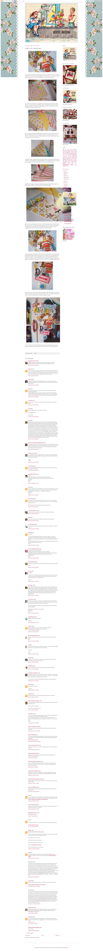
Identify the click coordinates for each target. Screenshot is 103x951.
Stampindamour (31, 616)
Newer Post (27, 935)
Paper (75, 158)
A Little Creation (31, 524)
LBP (29, 644)
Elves (75, 153)
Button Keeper (71, 150)
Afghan (71, 149)
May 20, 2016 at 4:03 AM (33, 816)
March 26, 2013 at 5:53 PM (33, 396)
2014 (65, 171)
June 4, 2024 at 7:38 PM (32, 913)
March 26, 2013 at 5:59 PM (33, 416)
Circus (72, 152)
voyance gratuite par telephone (34, 761)
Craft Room (68, 153)
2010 (65, 184)
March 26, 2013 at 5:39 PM (33, 375)
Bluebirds (75, 149)
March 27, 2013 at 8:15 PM (33, 669)
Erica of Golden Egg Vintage (33, 548)
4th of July (66, 149)
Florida (71, 154)
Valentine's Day (68, 164)
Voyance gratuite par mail (33, 726)
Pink (64, 160)
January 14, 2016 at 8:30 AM (33, 791)
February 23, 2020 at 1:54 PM (33, 848)
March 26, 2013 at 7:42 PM (33, 462)
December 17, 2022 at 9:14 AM (34, 903)
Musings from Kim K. (32, 360)
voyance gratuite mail (32, 753)
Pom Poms (74, 160)
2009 (65, 186)
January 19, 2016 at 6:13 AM (33, 800)
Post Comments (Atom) (34, 937)
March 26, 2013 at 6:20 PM (33, 438)
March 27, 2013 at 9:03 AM (33, 622)
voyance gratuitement (32, 787)
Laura (29, 487)
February (65, 177)
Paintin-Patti (66, 217)
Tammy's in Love (31, 453)
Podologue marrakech (32, 812)
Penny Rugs (69, 159)
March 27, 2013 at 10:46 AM (33, 641)
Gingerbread (65, 155)
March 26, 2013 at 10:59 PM (33, 528)
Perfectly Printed (31, 561)
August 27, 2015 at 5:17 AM (33, 775)
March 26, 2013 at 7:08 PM (33, 449)
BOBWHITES (65, 150)
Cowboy (64, 153)
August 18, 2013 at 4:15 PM (33, 722)
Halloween (74, 155)
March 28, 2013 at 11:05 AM (33, 690)
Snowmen (73, 162)
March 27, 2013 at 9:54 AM (33, 631)
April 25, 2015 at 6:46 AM (33, 767)
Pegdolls (64, 159)
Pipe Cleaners (68, 160)
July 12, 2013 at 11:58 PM (33, 709)
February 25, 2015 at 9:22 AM (33, 749)
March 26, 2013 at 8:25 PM (33, 506)
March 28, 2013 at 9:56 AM (33, 680)
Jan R (29, 388)
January (65, 179)
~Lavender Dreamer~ (32, 510)
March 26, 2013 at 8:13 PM (33, 483)
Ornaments (68, 158)
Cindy (29, 517)
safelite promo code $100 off (33, 911)
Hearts (71, 157)
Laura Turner (30, 713)
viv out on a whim (67, 223)
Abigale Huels (31, 907)
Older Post (57, 935)
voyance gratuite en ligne (33, 739)
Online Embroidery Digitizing (33, 927)
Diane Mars (30, 585)
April (65, 174)
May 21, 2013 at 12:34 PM (33, 697)
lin (28, 795)
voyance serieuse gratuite (33, 745)
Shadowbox (65, 162)
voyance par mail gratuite (33, 770)
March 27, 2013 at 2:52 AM (33, 581)
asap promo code (31, 922)
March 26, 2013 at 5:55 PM (33, 404)
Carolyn (29, 571)
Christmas (67, 152)
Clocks (75, 152)
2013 (65, 172)
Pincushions (75, 159)
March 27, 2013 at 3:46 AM (33, 595)
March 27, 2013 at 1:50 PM (33, 662)
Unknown (30, 369)
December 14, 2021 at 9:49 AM (34, 886)
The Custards (31, 599)
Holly (29, 420)
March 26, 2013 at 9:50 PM (33, 520)
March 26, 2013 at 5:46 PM (33, 385)
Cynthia (29, 657)
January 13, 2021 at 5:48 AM (33, 858)
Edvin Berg (30, 916)
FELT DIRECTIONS (66, 154)
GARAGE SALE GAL (32, 474)
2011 (65, 182)
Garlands (75, 154)
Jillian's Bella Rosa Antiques (34, 700)
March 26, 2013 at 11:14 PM (33, 545)
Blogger (29, 830)
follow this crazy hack (37, 844)
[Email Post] (35, 353)
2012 (65, 181)
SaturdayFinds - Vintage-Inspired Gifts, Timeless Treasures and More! (69, 220)
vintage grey (30, 665)
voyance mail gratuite (32, 804)
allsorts (65, 211)
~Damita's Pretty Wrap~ (33, 672)
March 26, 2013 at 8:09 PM (33, 470)
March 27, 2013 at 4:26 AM (33, 613)
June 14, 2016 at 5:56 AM (33, 826)
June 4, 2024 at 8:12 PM (32, 923)
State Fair (74, 163)
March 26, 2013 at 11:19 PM (33, 558)
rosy (29, 852)
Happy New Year (66, 157)
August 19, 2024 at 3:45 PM (33, 930)
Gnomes (69, 155)
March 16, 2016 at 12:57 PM (33, 809)
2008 (65, 187)
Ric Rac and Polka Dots (33, 635)
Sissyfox (30, 532)
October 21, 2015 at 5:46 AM (33, 783)
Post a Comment (30, 933)
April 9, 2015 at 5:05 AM (32, 757)
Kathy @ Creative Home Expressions (35, 442)
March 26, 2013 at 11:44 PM (33, 567)
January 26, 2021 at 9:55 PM (33, 876)
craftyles (30, 379)
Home (42, 935)
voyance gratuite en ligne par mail (35, 779)
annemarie (30, 400)
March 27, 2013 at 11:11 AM (33, 653)
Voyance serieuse (31, 734)
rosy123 (29, 880)
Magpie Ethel (66, 213)
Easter (72, 153)
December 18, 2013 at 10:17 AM (34, 741)
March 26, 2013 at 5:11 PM (33, 365)
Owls (72, 158)
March (65, 175)
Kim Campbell (31, 466)
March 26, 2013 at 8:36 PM (33, 513)
